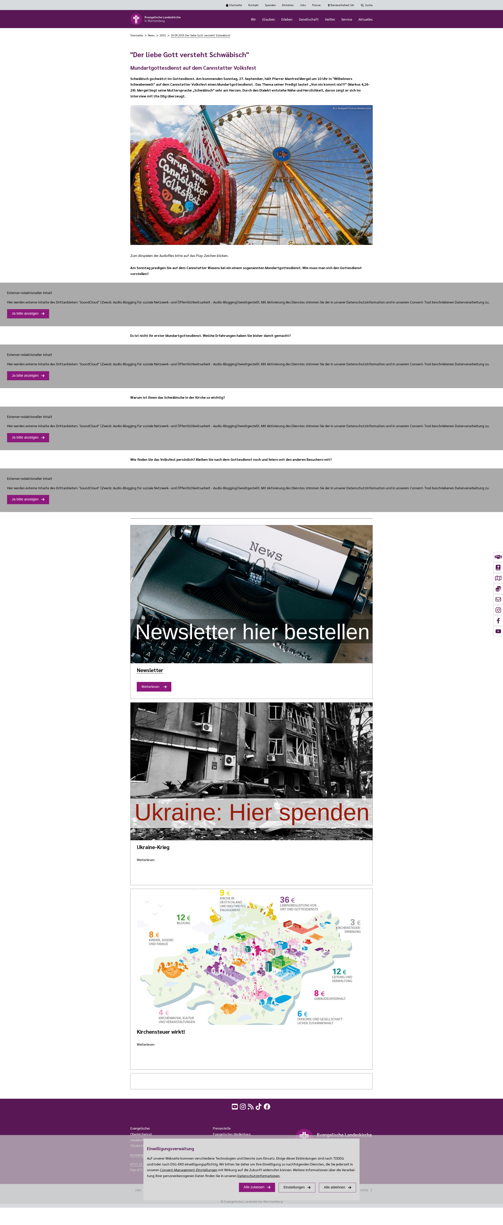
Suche (369, 5)
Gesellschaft (309, 19)
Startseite (235, 5)
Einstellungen (294, 1187)
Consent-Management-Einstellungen (188, 1169)
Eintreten (288, 5)
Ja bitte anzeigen (25, 313)
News (151, 35)
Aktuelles (365, 19)
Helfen (330, 19)
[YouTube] (235, 1106)
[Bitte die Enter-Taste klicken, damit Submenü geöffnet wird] (258, 19)
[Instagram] (243, 1106)
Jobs (303, 5)
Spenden (270, 5)
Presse (316, 5)
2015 (163, 35)
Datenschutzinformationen (258, 1175)
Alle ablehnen (334, 1187)
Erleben (287, 19)
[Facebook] (267, 1106)
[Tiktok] (259, 1106)
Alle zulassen (254, 1187)
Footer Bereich (11, 1116)
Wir (253, 19)
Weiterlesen (151, 688)
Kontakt (253, 5)
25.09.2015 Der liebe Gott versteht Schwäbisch (200, 35)
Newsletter (150, 669)
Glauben (268, 19)
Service (346, 19)
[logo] (155, 19)
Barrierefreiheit (342, 5)
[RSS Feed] (251, 1106)
